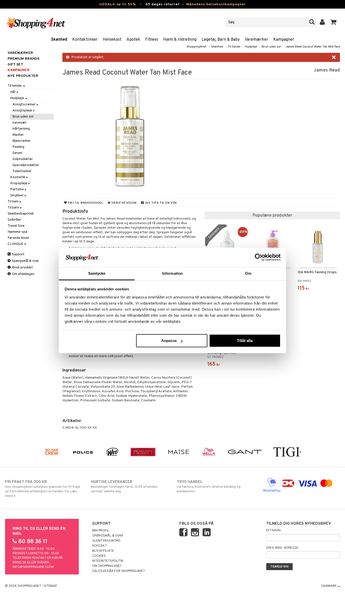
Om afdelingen (22, 274)
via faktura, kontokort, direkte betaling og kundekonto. (208, 487)
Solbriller (14, 220)
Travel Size (16, 226)
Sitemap (50, 586)
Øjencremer (21, 141)
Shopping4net (196, 47)
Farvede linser (18, 238)
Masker (18, 135)
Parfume (17, 189)
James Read (327, 70)
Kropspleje (19, 183)
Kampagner (283, 39)
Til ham (13, 201)
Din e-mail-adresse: (282, 548)
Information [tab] (172, 273)
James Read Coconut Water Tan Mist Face (313, 47)
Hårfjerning (21, 129)
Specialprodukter (25, 165)
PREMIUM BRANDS (23, 59)
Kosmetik (18, 177)
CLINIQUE (16, 244)
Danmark (329, 586)
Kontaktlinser (85, 39)
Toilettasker (22, 171)
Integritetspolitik (108, 561)
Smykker (17, 195)
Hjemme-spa (17, 232)
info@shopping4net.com (33, 567)
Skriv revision (123, 203)
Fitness (151, 39)
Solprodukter (22, 159)
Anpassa (169, 340)
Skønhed (59, 39)
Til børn (14, 207)
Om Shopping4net (107, 566)
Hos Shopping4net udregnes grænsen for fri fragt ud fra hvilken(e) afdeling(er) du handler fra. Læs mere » (42, 489)
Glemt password (106, 541)
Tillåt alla (245, 340)
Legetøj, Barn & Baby (221, 39)
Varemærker (256, 39)
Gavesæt (19, 123)
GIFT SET (15, 64)
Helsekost (112, 39)
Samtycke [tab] (97, 273)
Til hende (234, 47)
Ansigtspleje (22, 110)
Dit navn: (273, 530)
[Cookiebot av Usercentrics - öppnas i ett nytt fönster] (258, 257)
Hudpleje (251, 47)
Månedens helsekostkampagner (216, 4)
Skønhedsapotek (21, 214)
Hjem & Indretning (179, 39)
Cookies (99, 556)
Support (17, 254)
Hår (13, 92)
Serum (17, 153)
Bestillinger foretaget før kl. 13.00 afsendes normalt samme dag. (124, 487)
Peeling (18, 147)
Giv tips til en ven (160, 203)
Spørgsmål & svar (25, 261)
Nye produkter (23, 76)
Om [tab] (248, 273)
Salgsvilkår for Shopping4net (118, 571)
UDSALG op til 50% (118, 4)
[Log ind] (322, 22)
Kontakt (99, 546)
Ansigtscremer (24, 104)
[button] (333, 22)
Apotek (133, 39)
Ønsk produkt (22, 267)
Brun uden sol (271, 47)
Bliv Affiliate (103, 551)
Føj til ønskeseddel (85, 203)
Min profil (100, 531)
